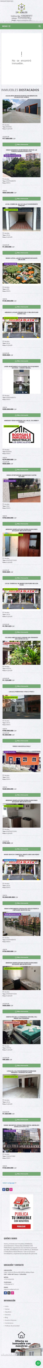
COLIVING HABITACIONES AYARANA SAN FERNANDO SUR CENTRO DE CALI (21, 638)
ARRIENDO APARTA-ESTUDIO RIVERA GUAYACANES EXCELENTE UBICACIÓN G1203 (21, 963)
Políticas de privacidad (12, 1326)
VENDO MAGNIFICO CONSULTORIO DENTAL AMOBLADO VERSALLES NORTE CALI (21, 1125)
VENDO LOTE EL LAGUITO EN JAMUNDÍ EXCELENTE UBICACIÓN (21, 258)
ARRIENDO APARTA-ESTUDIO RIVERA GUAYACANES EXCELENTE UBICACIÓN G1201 (21, 801)
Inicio (6, 1306)
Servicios (8, 1315)
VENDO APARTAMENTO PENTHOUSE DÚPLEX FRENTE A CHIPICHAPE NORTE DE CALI (21, 909)
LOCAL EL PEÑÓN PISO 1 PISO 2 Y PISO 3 (21, 692)
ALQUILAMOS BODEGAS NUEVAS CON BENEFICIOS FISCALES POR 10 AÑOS (21, 96)
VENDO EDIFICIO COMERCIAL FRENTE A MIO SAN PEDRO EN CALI (21, 855)
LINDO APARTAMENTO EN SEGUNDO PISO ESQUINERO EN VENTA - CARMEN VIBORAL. (21, 367)
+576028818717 (26, 15)
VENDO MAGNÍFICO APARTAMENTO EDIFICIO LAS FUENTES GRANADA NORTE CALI (21, 150)
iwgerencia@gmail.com (11, 1289)
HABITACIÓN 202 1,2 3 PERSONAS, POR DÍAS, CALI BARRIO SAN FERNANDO (21, 1017)
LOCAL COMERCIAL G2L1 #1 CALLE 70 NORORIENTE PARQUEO (21, 204)
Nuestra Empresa (10, 1320)
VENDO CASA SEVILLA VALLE (21, 746)
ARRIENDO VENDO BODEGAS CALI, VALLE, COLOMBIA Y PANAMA (21, 421)
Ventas (7, 1309)
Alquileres (8, 1312)
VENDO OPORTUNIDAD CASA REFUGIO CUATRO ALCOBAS (21, 475)
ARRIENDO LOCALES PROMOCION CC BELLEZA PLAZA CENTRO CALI (21, 313)
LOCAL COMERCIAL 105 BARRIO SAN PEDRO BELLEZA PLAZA (21, 584)
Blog (6, 1317)
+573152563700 (24, 17)
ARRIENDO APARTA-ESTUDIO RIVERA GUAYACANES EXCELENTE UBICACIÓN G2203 (21, 530)
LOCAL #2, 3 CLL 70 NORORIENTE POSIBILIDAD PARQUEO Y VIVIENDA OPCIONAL (21, 1071)
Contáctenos (9, 1323)
